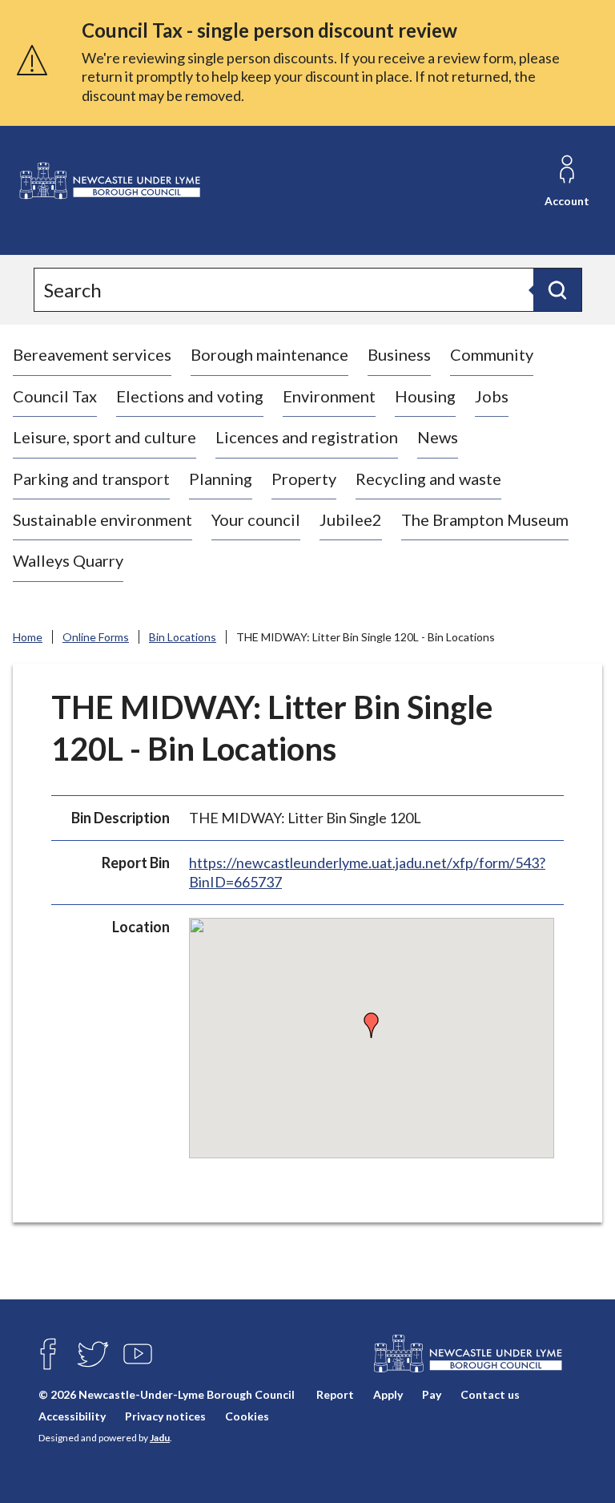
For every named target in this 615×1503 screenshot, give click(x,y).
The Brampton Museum (485, 519)
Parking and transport (91, 478)
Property (303, 478)
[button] (371, 1025)
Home (27, 637)
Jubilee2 (351, 519)
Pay (431, 1394)
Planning (220, 478)
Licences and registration (306, 436)
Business (399, 354)
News (437, 436)
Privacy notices (165, 1416)
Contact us (490, 1394)
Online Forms (95, 637)
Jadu (160, 1438)
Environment (329, 396)
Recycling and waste (428, 478)
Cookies (247, 1416)
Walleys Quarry (68, 560)
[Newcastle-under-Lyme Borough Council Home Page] (109, 181)
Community (491, 354)
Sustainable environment (102, 519)
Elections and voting (189, 396)
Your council (255, 519)
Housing (425, 396)
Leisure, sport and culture (104, 436)
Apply (388, 1394)
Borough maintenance (269, 354)
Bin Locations (182, 637)
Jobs (491, 396)
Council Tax (55, 396)
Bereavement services (92, 354)
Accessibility (72, 1416)
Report (335, 1394)
